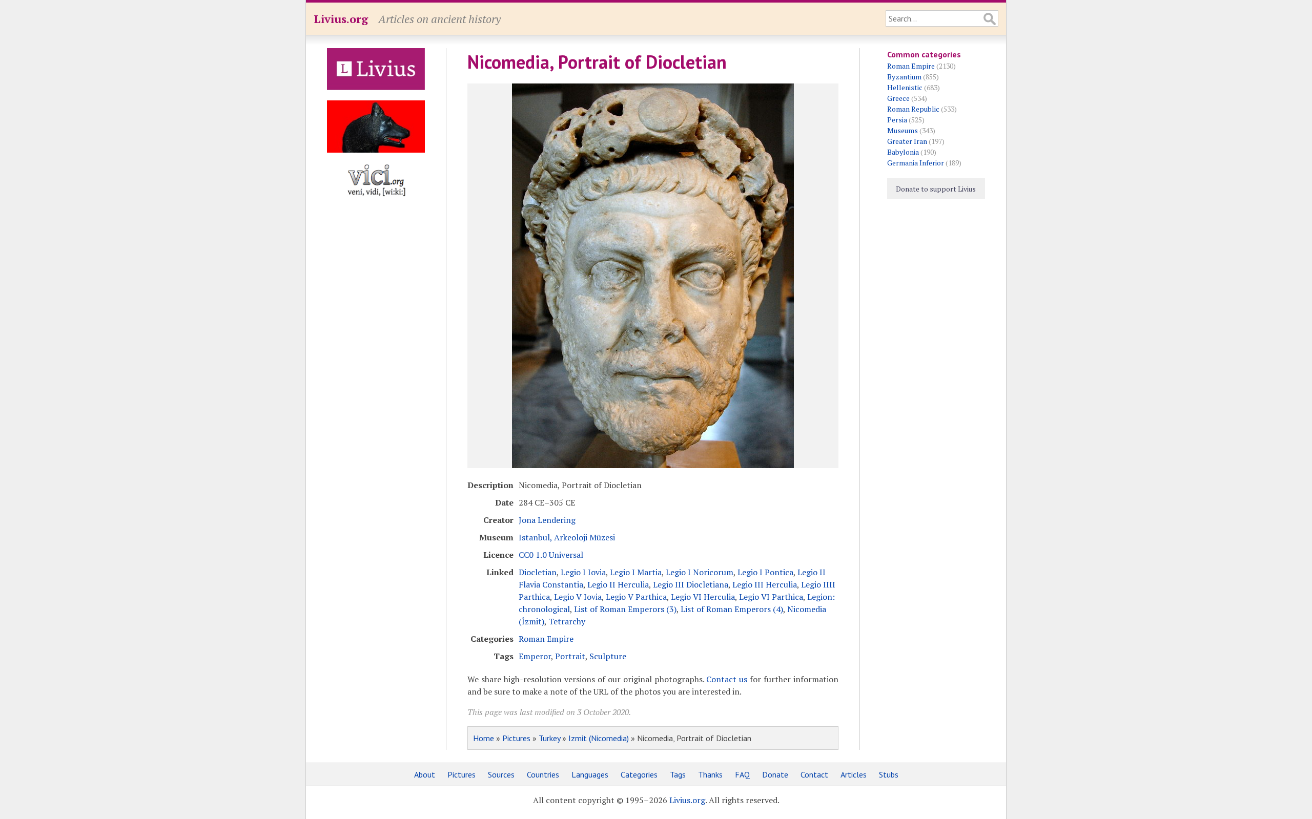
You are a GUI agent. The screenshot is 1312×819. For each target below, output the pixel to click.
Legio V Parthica (636, 596)
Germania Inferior (915, 162)
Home (483, 738)
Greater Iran (907, 141)
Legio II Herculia (618, 584)
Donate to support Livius (936, 189)
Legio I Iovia (583, 572)
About (424, 774)
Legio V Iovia (578, 596)
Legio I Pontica (765, 572)
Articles (853, 774)
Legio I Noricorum (699, 572)
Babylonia (903, 152)
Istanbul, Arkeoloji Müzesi (567, 537)
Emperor (535, 656)
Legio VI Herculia (703, 596)
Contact (814, 774)
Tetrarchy (566, 621)
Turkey (549, 738)
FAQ (742, 774)
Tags (678, 774)
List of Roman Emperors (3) (625, 609)
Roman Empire (546, 638)
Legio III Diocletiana (690, 584)
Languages (589, 774)
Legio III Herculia (764, 584)
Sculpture (607, 656)
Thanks (710, 774)
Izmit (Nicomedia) (598, 738)
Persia (897, 119)
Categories (639, 774)
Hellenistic (904, 87)
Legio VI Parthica (771, 596)
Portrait (570, 656)
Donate (775, 774)
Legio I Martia (636, 572)
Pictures (516, 738)
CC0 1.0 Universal (551, 554)
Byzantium (904, 76)
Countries (543, 774)
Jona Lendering (547, 520)
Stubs (888, 774)
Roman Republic (913, 109)
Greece (898, 98)
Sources (501, 774)
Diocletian (538, 572)
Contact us (726, 679)
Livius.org (341, 18)
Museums (902, 130)
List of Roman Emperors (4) (732, 609)
